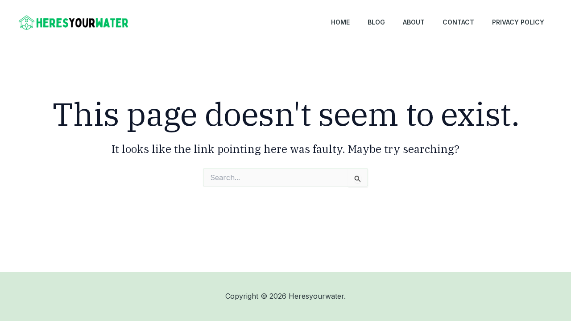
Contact (458, 22)
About (414, 22)
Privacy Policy (518, 22)
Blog (376, 22)
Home (340, 22)
